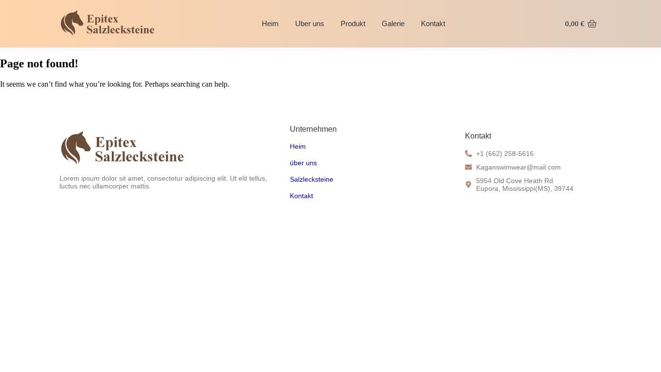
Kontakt (433, 23)
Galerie (393, 23)
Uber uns (309, 23)
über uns (303, 163)
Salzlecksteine (311, 179)
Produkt (353, 23)
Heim (270, 23)
